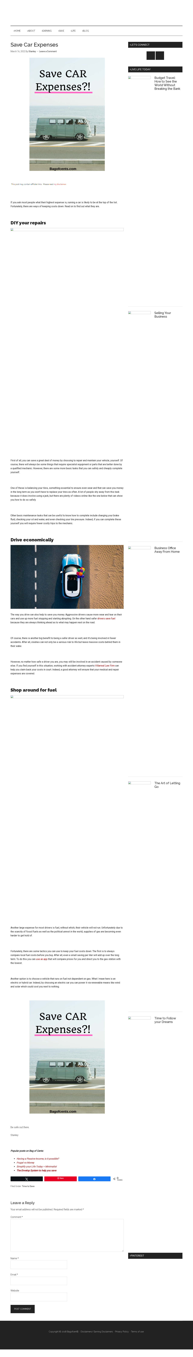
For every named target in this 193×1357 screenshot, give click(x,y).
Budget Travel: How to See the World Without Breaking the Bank (167, 83)
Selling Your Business (162, 314)
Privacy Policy (122, 1331)
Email (14, 1274)
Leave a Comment (48, 51)
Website (15, 1290)
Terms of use (137, 1331)
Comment (17, 1217)
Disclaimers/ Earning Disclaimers (97, 1331)
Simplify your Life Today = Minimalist (37, 1166)
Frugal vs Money (25, 1162)
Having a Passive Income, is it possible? (38, 1158)
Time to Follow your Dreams (165, 1020)
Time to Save (28, 1186)
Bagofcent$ (96, 13)
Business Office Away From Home (167, 549)
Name (15, 1258)
